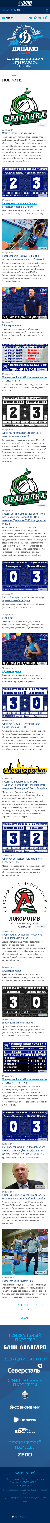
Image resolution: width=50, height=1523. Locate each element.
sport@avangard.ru (25, 1485)
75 (36, 1305)
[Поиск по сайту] (11, 10)
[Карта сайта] (7, 10)
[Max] (35, 17)
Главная (5, 75)
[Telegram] (39, 17)
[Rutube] (45, 18)
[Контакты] (4, 10)
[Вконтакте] (30, 18)
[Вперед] (28, 1309)
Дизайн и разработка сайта (16, 1497)
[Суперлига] (25, 3)
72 (18, 1305)
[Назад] (6, 1305)
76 (42, 1305)
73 (24, 1305)
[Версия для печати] (15, 10)
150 (21, 1310)
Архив (25, 1317)
